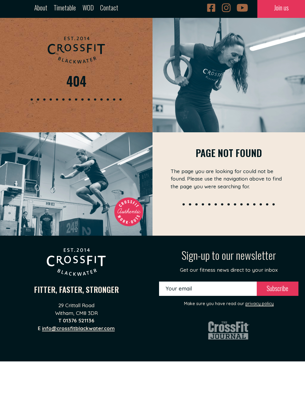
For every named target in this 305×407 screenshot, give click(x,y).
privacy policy (259, 303)
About (40, 7)
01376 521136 (78, 320)
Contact (109, 7)
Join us (281, 7)
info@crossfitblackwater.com (78, 328)
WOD (88, 7)
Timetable (65, 7)
